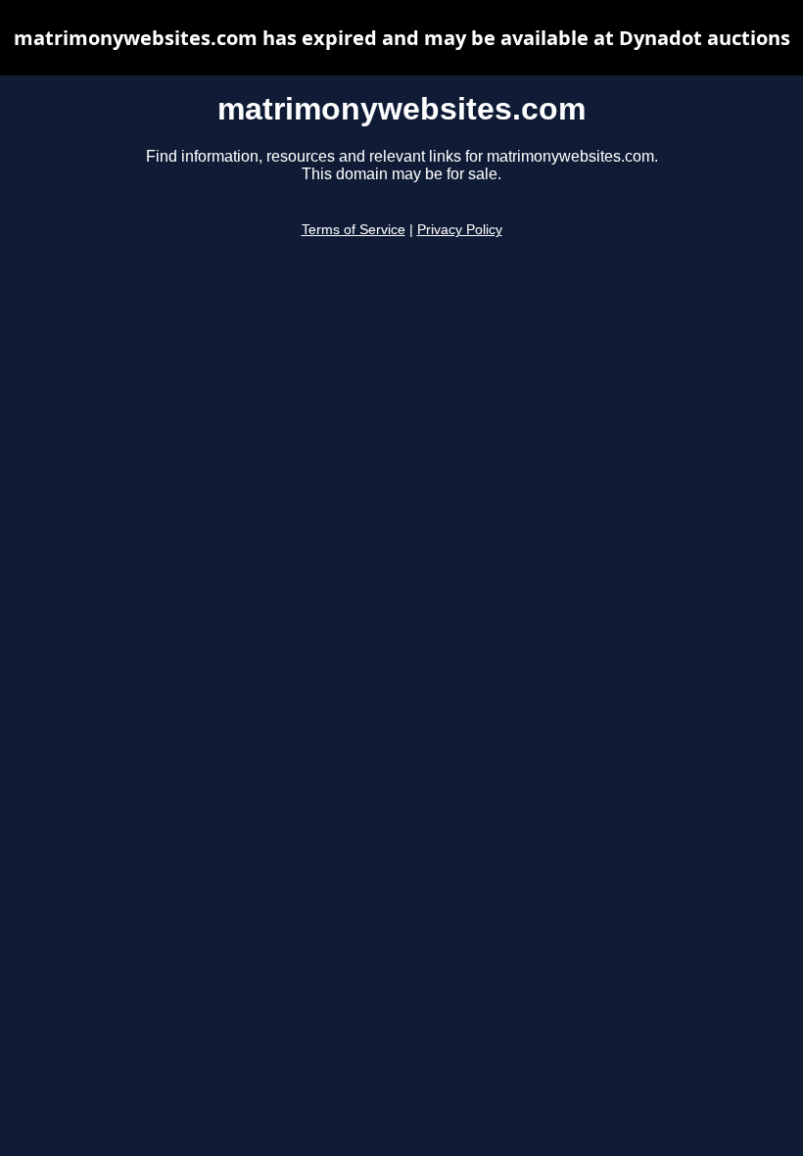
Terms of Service (353, 229)
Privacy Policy (459, 229)
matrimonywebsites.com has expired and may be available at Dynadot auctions (402, 37)
